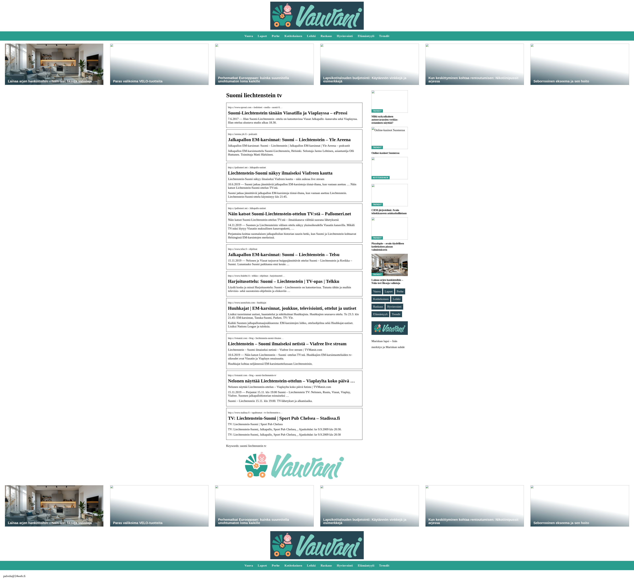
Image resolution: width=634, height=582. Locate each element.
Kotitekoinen (293, 36)
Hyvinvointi (345, 36)
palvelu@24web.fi (14, 576)
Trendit (384, 36)
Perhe (276, 36)
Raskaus (326, 36)
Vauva (249, 36)
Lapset (262, 36)
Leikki (311, 36)
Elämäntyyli (366, 36)
